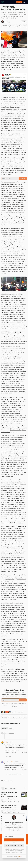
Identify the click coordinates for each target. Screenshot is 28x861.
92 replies (8, 756)
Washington (4, 416)
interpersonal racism (7, 414)
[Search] (25, 788)
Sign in (25, 2)
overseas (3, 150)
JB (5, 742)
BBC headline (11, 67)
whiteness (18, 422)
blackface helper (7, 420)
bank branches (10, 579)
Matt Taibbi (7, 20)
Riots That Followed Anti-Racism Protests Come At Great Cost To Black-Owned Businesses (13, 593)
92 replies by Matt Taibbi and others (14, 774)
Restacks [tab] (11, 728)
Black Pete (22, 418)
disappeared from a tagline (13, 116)
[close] (23, 815)
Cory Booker (15, 148)
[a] (14, 283)
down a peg (16, 150)
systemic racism (15, 412)
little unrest (5, 263)
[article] (14, 797)
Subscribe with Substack (15, 845)
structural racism (6, 412)
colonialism (16, 414)
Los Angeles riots (13, 134)
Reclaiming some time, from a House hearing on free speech (9, 797)
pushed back (7, 202)
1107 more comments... (6, 780)
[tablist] (7, 728)
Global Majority (6, 624)
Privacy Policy (19, 852)
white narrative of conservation (10, 424)
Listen (24, 21)
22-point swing (16, 353)
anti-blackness (6, 500)
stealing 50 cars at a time (10, 581)
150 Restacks (20, 712)
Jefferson (11, 416)
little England (10, 422)
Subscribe (19, 2)
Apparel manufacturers (8, 182)
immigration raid (18, 186)
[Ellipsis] (26, 742)
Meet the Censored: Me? (9, 805)
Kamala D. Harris (12, 146)
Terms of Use (21, 703)
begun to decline (8, 492)
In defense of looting (15, 494)
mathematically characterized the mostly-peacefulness (13, 123)
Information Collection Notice (16, 705)
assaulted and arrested (18, 198)
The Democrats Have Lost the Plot (9, 793)
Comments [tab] (4, 728)
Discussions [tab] (12, 788)
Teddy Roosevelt (18, 416)
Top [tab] (3, 788)
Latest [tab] (6, 788)
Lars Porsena (7, 762)
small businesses (21, 579)
